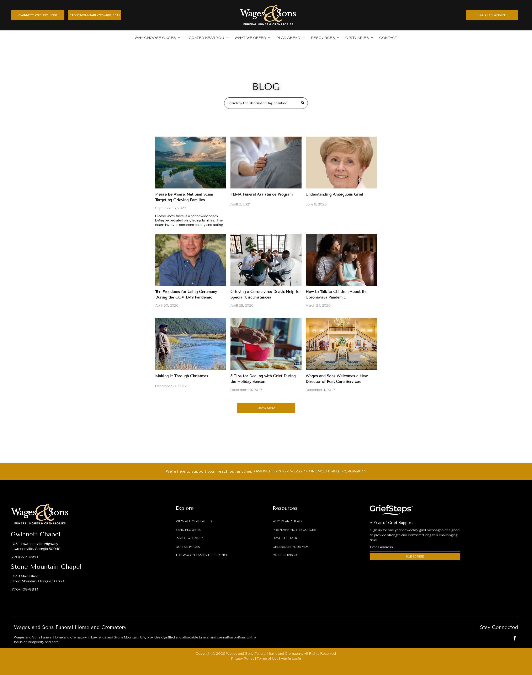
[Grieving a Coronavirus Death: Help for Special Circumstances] (266, 260)
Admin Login (291, 658)
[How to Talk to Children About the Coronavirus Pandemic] (341, 260)
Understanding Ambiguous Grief (334, 194)
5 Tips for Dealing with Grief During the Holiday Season (263, 379)
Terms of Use (267, 658)
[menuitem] (157, 37)
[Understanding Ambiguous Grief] (341, 162)
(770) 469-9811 (25, 589)
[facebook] (514, 639)
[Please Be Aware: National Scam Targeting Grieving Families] (190, 162)
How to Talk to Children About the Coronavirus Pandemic (336, 294)
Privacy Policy (242, 658)
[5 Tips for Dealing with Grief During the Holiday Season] (266, 344)
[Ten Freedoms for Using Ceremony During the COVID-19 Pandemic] (190, 260)
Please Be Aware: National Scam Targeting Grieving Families (184, 197)
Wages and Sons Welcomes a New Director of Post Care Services (337, 379)
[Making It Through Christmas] (190, 344)
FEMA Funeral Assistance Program (261, 194)
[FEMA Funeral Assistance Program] (266, 162)
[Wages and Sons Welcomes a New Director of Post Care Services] (341, 344)
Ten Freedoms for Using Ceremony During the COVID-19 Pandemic (186, 294)
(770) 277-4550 (24, 557)
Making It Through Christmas (181, 376)
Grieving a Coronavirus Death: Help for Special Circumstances (265, 294)
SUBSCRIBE (415, 556)
